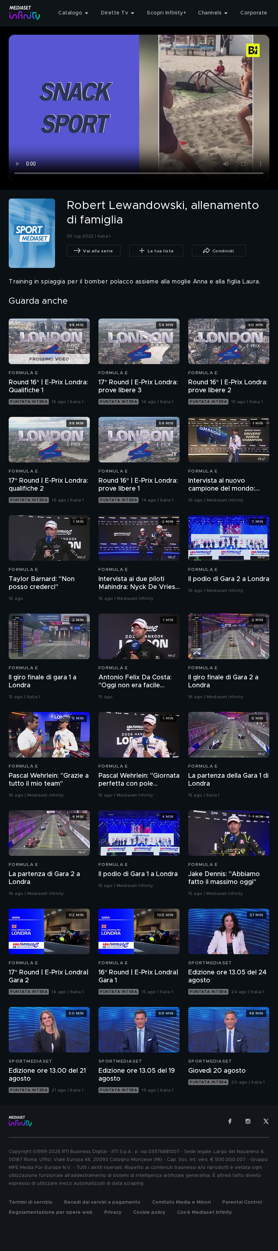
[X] (266, 1121)
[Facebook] (230, 1121)
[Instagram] (248, 1121)
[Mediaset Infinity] (25, 12)
